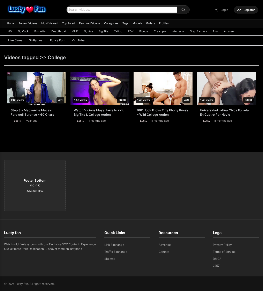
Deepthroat (58, 31)
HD (10, 31)
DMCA (217, 258)
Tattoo (118, 31)
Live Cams (15, 40)
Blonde (143, 31)
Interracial (178, 31)
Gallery (150, 23)
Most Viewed (49, 23)
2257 (216, 265)
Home (11, 23)
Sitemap (109, 258)
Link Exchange (114, 244)
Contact (164, 251)
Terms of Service (224, 251)
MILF (75, 31)
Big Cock (23, 31)
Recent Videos (28, 23)
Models (137, 23)
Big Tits (103, 31)
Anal (215, 31)
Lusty (17, 120)
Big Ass (88, 31)
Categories (111, 23)
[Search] (183, 10)
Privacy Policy (222, 244)
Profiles (164, 23)
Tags (125, 23)
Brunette (40, 31)
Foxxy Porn (57, 40)
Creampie (160, 31)
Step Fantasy (198, 31)
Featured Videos (89, 23)
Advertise (165, 244)
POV (131, 31)
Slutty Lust (36, 40)
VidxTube (78, 40)
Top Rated (68, 23)
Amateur (229, 31)
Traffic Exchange (115, 251)
